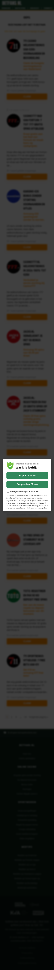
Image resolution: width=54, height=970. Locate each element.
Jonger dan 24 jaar (27, 484)
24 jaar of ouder (27, 475)
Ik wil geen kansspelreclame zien (24, 491)
